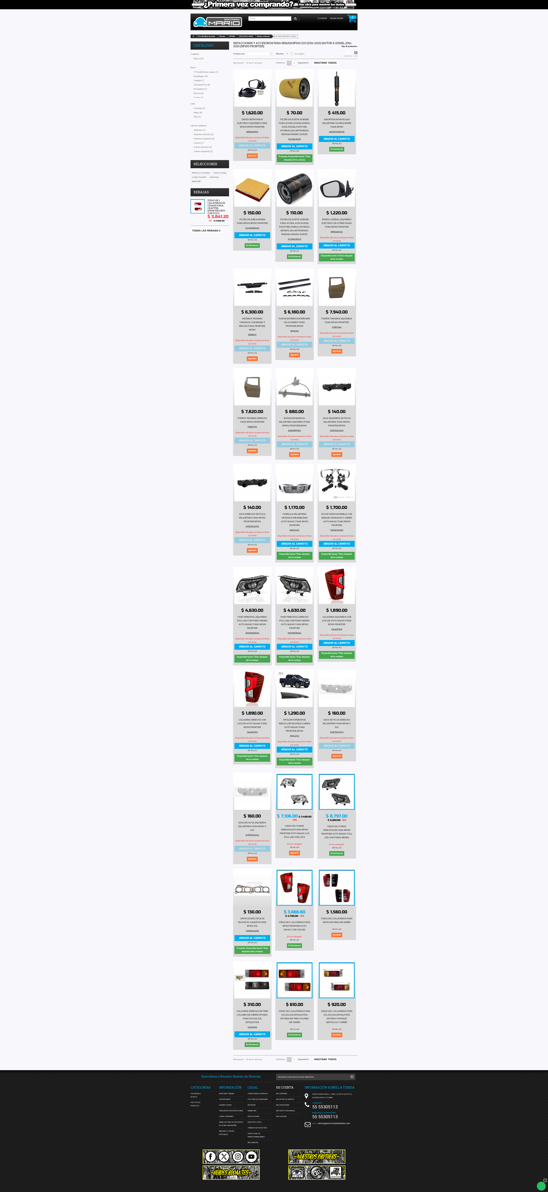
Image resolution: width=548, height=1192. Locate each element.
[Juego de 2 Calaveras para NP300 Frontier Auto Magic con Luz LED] (294, 887)
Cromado (199, 108)
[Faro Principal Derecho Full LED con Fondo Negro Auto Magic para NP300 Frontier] (294, 586)
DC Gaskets (200, 89)
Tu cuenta (322, 18)
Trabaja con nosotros (257, 1128)
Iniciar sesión (336, 18)
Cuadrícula (348, 56)
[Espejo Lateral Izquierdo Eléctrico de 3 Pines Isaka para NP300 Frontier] (337, 188)
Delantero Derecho (204, 134)
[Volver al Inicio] (193, 36)
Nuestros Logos (255, 1122)
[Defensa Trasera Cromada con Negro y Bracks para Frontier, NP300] (252, 288)
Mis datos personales (285, 1111)
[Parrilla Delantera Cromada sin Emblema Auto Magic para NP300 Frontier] (294, 483)
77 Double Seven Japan (206, 72)
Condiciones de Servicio (258, 1094)
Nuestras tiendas (226, 1094)
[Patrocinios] (316, 1172)
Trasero (199, 143)
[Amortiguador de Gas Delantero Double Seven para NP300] (337, 88)
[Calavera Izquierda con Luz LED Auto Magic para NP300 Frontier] (337, 586)
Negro (198, 112)
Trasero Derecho (203, 147)
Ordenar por (239, 54)
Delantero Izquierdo (204, 139)
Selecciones (205, 164)
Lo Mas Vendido (199, 177)
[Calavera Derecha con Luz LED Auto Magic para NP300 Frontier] (252, 689)
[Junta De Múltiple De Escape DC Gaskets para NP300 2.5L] (252, 887)
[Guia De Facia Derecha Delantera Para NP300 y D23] (337, 689)
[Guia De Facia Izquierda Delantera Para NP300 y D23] (252, 792)
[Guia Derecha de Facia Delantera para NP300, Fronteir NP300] (252, 483)
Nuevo (199, 58)
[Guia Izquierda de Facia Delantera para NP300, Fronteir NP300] (337, 387)
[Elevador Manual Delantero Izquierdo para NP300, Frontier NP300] (294, 387)
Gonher (198, 97)
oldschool (214, 177)
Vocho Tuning (219, 173)
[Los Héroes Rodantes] (231, 1172)
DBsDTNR (196, 181)
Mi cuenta (285, 1087)
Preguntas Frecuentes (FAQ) (231, 1111)
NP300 (232, 36)
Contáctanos (225, 1099)
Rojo (197, 117)
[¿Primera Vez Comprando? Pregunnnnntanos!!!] (274, 4)
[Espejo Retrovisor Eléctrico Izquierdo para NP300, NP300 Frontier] (252, 88)
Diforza (199, 93)
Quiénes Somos (225, 1105)
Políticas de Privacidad (258, 1099)
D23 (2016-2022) (246, 36)
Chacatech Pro (202, 85)
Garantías (252, 1111)
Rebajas (201, 192)
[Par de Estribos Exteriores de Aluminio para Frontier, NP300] (294, 288)
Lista (355, 56)
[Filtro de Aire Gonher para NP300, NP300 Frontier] (252, 188)
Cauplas (199, 80)
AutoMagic (201, 76)
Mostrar (280, 54)
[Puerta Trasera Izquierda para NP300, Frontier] (337, 288)
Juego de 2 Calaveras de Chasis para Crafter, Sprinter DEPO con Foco (216, 207)
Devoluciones (253, 1116)
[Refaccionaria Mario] (219, 22)
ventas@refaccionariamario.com (334, 1123)
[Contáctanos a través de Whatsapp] (541, 1186)
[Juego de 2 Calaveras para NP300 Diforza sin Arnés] (337, 887)
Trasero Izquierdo (203, 151)
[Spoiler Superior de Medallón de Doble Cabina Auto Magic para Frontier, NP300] (294, 689)
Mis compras (281, 1094)
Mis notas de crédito (285, 1099)
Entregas (252, 1105)
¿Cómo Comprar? (226, 1116)
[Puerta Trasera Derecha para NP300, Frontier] (252, 387)
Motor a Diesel (263, 36)
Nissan (222, 36)
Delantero (200, 130)
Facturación (253, 1142)
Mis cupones (281, 1116)
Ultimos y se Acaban (201, 173)
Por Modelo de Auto (206, 36)
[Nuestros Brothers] (316, 1156)
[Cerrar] (545, 1180)
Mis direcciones (282, 1105)
